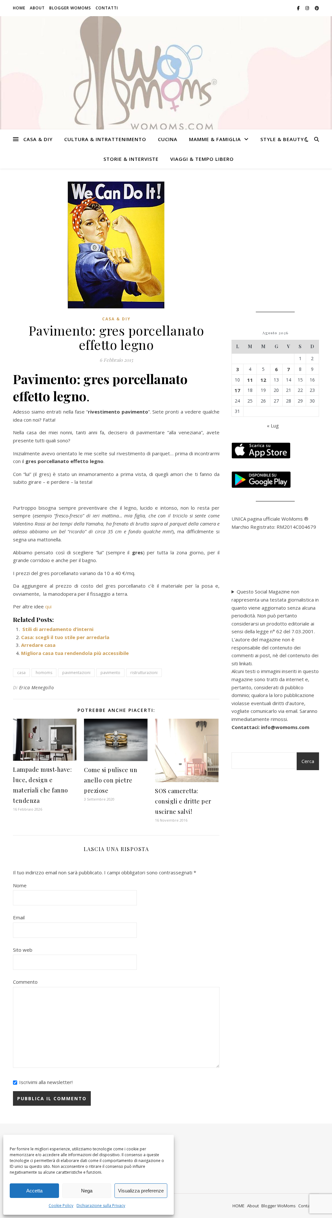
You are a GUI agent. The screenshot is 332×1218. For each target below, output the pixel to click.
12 (263, 380)
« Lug (273, 425)
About (37, 8)
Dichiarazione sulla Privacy (101, 1205)
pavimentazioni (76, 672)
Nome (20, 885)
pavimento (110, 672)
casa (21, 672)
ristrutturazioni (144, 672)
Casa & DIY (38, 139)
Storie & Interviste (131, 159)
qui (48, 606)
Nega (86, 1190)
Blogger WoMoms (70, 8)
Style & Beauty (282, 139)
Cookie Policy (61, 1205)
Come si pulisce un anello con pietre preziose (110, 780)
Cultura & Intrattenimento (105, 139)
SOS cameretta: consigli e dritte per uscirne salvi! (183, 801)
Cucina (167, 139)
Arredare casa (38, 645)
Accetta (34, 1190)
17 (237, 390)
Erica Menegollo (36, 687)
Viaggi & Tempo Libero (202, 159)
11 (250, 380)
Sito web (22, 950)
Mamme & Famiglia (215, 139)
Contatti (107, 8)
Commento (25, 982)
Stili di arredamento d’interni (57, 629)
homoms (44, 672)
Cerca (308, 761)
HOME (19, 8)
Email (19, 917)
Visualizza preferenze (141, 1190)
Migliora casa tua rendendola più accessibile (75, 653)
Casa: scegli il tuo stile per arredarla (65, 637)
